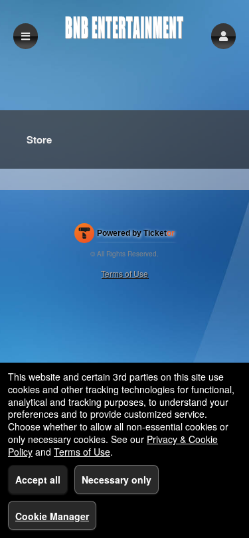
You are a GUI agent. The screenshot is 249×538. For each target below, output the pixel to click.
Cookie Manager (52, 516)
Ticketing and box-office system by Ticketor (124, 235)
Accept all (37, 479)
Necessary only (116, 479)
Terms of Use (124, 273)
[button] (223, 36)
